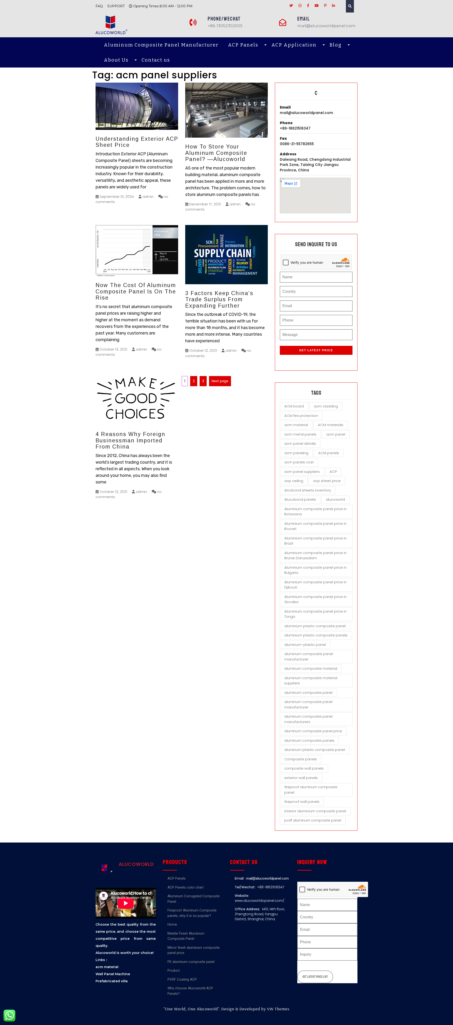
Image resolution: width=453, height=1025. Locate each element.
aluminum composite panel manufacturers (308, 719)
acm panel (335, 434)
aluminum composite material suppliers (310, 680)
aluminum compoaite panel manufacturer (308, 656)
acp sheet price (327, 480)
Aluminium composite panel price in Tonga (315, 614)
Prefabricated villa (112, 981)
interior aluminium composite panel (315, 811)
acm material (296, 424)
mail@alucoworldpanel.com (306, 112)
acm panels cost (299, 462)
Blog (336, 45)
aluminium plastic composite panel (315, 625)
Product (174, 970)
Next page (220, 381)
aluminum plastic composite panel (314, 749)
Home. (173, 924)
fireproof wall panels (301, 801)
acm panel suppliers (302, 471)
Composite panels (300, 759)
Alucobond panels (300, 499)
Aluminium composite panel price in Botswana (315, 511)
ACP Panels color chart (186, 887)
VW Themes (277, 1009)
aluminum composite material (310, 668)
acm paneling (296, 452)
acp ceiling (293, 480)
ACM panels (328, 452)
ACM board (294, 406)
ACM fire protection (301, 415)
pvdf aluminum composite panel (312, 820)
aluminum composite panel (308, 692)
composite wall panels (304, 768)
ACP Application (294, 45)
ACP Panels (243, 45)
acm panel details (300, 443)
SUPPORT (116, 6)
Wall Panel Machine (113, 974)
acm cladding (326, 406)
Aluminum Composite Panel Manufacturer (161, 45)
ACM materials (330, 424)
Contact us (156, 60)
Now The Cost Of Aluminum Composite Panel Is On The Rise (136, 291)
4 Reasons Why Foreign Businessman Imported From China (130, 440)
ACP (333, 471)
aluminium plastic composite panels (316, 635)
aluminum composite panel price (313, 731)
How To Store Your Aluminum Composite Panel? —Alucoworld (216, 153)
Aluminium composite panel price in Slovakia (315, 599)
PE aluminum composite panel (191, 962)
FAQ (99, 6)
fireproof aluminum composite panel (310, 789)
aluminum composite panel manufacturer (308, 704)
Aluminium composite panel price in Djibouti (315, 585)
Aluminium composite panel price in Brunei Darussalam (315, 555)
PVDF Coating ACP (182, 979)
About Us (116, 60)
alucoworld (335, 499)
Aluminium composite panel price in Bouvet (315, 526)
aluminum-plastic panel (305, 644)
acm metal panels (300, 434)
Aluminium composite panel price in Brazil (315, 541)
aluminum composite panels (309, 740)
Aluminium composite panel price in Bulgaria (315, 570)
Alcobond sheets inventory (307, 490)
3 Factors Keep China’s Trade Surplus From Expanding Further (219, 299)
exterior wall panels (301, 777)
